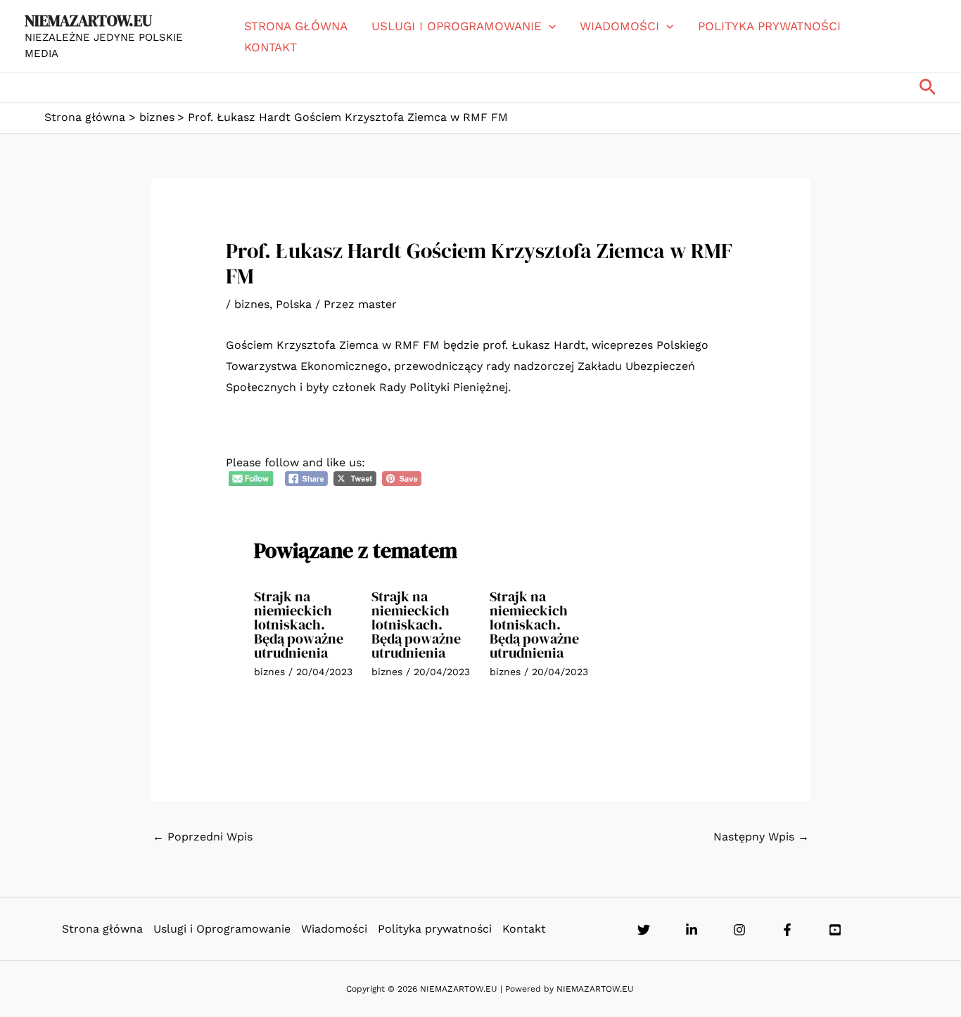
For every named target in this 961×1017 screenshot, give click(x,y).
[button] (549, 26)
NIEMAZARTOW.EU (88, 20)
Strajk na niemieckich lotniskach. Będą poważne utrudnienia (298, 625)
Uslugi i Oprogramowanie (456, 26)
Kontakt (270, 47)
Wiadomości (619, 26)
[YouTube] (835, 929)
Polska (294, 304)
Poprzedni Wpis (203, 836)
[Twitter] (643, 929)
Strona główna (296, 26)
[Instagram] (739, 929)
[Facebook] (787, 929)
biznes (251, 304)
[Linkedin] (691, 929)
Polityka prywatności (769, 26)
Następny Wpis (761, 836)
